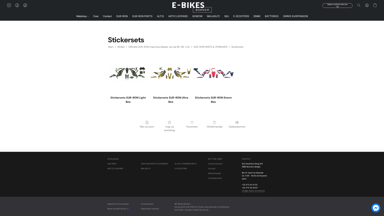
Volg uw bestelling (169, 128)
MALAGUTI (213, 16)
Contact (107, 16)
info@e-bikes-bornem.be (253, 191)
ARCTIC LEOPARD (115, 168)
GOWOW (197, 16)
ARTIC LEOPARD (178, 16)
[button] (192, 7)
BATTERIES (272, 16)
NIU (226, 16)
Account (211, 168)
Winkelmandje (214, 126)
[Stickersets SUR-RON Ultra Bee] (171, 73)
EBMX (257, 16)
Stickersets (237, 46)
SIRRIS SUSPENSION (295, 16)
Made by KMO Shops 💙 (118, 209)
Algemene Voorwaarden (118, 204)
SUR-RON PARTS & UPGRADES (210, 46)
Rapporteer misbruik (150, 209)
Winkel (120, 46)
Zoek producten (215, 164)
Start (110, 46)
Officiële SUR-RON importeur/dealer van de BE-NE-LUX (159, 46)
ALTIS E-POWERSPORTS (185, 164)
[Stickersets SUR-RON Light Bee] (128, 73)
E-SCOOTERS (241, 16)
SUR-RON (122, 16)
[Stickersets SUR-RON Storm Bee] (213, 73)
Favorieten (192, 126)
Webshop (81, 16)
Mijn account (147, 126)
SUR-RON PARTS (142, 16)
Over (96, 16)
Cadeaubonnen (237, 126)
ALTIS (160, 16)
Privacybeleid (147, 204)
